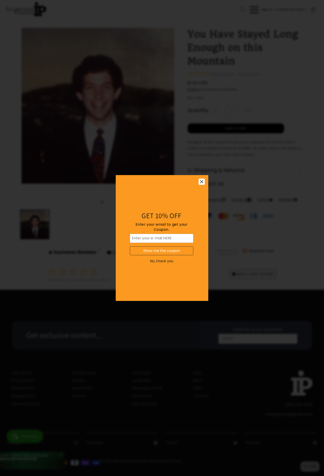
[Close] (202, 182)
